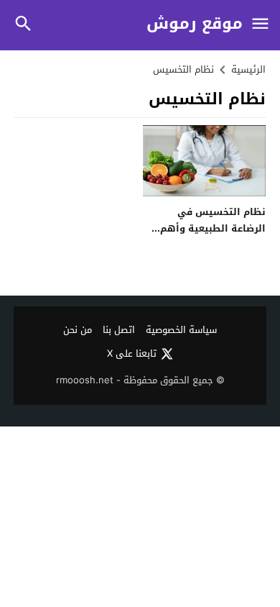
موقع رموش (194, 24)
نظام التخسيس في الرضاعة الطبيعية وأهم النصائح (213, 229)
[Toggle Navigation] (260, 25)
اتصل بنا (119, 330)
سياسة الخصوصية (181, 330)
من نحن (77, 330)
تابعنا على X (132, 353)
